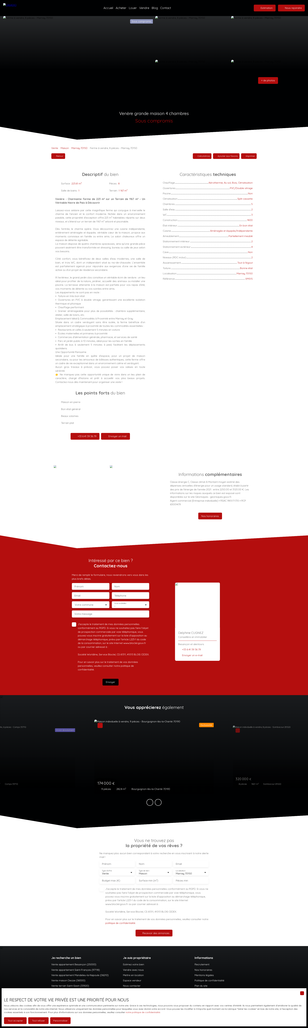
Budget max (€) (111, 880)
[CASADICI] (17, 8)
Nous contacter (132, 985)
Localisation (180, 871)
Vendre (144, 8)
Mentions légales (204, 975)
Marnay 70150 (79, 148)
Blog (155, 8)
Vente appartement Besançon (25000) (73, 964)
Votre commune (84, 604)
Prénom (79, 586)
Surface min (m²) (148, 880)
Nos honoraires (203, 969)
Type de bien (144, 871)
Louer (133, 8)
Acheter (121, 8)
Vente (54, 148)
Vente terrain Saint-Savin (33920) (70, 985)
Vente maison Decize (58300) (68, 980)
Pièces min (182, 880)
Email (77, 595)
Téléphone (120, 595)
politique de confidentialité (120, 923)
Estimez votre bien (133, 964)
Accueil (108, 8)
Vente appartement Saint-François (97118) (75, 969)
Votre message (83, 613)
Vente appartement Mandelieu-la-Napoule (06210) (80, 975)
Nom (117, 586)
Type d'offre (107, 871)
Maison (65, 148)
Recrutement (202, 964)
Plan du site (201, 985)
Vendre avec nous (133, 969)
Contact (165, 8)
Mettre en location (133, 975)
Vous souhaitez (120, 603)
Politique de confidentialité (209, 980)
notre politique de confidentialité (143, 1012)
